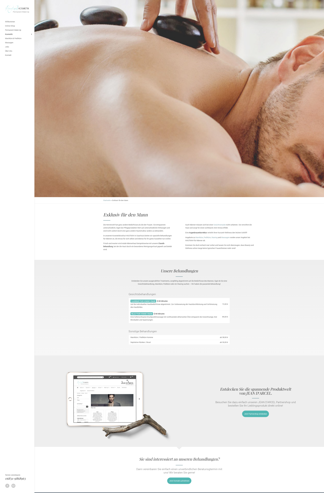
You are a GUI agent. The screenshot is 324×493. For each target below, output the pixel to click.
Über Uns (8, 51)
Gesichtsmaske (220, 224)
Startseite (107, 200)
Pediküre (207, 237)
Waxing (214, 237)
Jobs (7, 47)
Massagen (9, 43)
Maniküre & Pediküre (13, 39)
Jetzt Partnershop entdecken (255, 414)
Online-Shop (10, 26)
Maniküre (199, 237)
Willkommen (10, 22)
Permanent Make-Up (13, 30)
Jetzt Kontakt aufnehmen (179, 481)
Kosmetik (9, 34)
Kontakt (8, 55)
